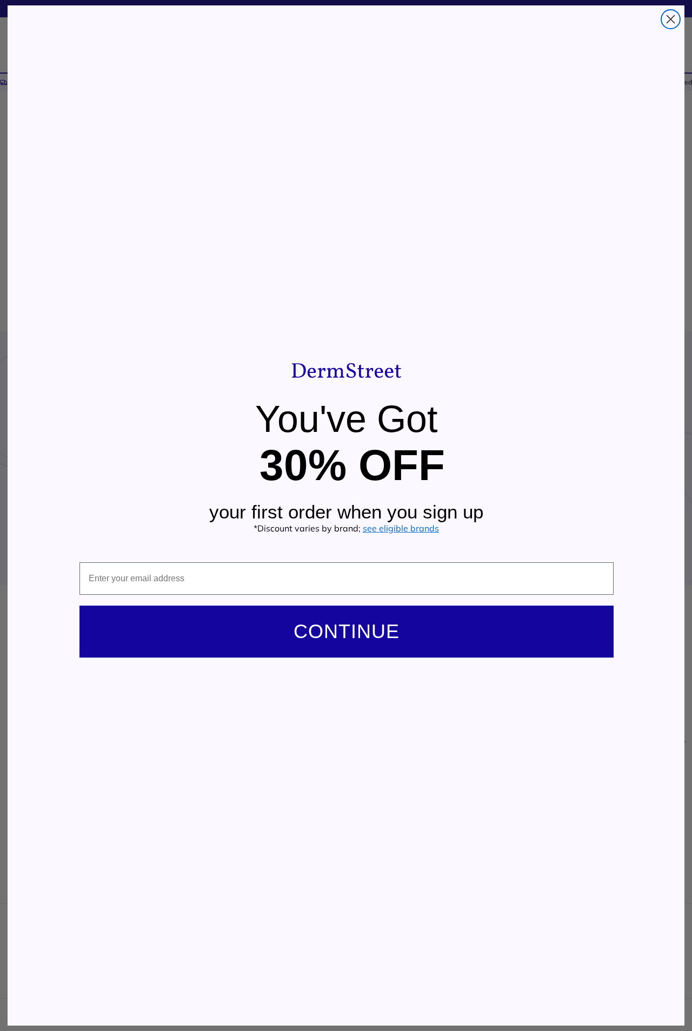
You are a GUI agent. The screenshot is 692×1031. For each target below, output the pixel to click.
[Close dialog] (670, 19)
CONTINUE (347, 631)
